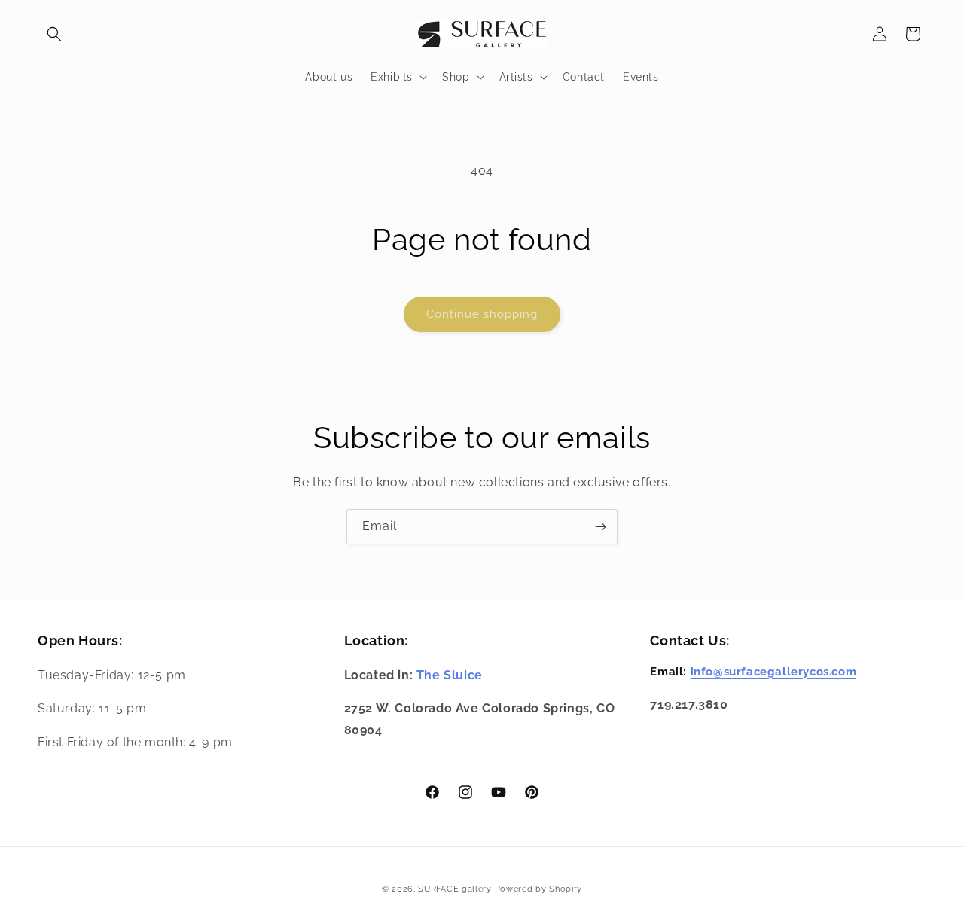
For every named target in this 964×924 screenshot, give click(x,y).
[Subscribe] (600, 526)
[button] (54, 33)
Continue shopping (482, 314)
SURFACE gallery (455, 889)
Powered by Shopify (539, 889)
